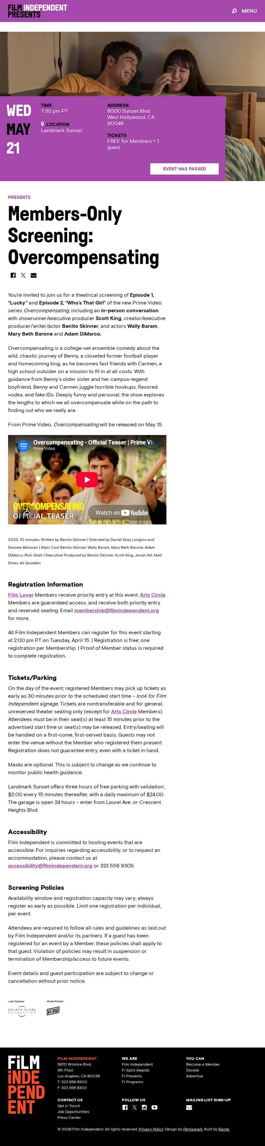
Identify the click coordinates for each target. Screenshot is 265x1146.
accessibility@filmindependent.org (50, 866)
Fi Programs (132, 1082)
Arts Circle (152, 595)
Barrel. (224, 1129)
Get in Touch (69, 1106)
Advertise (194, 1076)
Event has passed (184, 168)
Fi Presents (132, 1076)
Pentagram (193, 1129)
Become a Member (203, 1064)
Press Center (69, 1117)
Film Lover (21, 595)
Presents (19, 197)
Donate (192, 1070)
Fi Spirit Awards (135, 1070)
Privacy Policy (151, 1129)
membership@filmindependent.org (116, 610)
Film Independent (137, 1064)
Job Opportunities (73, 1111)
